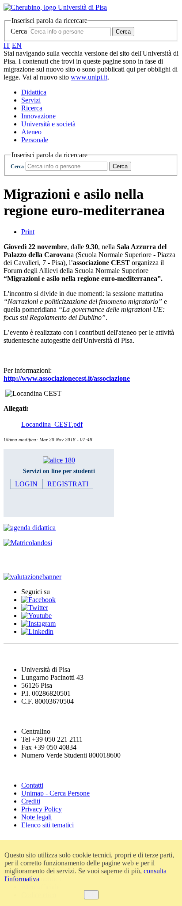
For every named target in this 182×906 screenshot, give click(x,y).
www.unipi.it (89, 77)
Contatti (32, 785)
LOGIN (26, 484)
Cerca (19, 31)
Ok (91, 894)
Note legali (36, 817)
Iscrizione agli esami (40, 560)
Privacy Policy (41, 809)
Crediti (30, 801)
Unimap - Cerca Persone (55, 793)
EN (17, 45)
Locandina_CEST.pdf (52, 424)
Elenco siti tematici (47, 825)
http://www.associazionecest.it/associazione (67, 378)
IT (7, 45)
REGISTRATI (67, 484)
